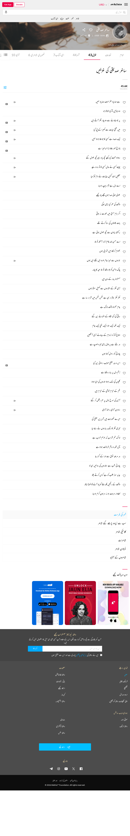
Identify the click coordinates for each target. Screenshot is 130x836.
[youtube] (66, 768)
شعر (76, 55)
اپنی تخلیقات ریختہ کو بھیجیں (118, 701)
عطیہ (125, 674)
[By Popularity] (5, 87)
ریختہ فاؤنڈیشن (60, 674)
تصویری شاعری (36, 55)
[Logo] (116, 4)
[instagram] (58, 768)
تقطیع (125, 688)
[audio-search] (6, 12)
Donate (19, 4)
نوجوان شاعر (120, 549)
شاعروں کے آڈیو (118, 557)
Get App (7, 4)
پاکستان (81, 36)
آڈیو (15, 55)
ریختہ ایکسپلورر (60, 701)
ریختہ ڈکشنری (60, 726)
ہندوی (62, 719)
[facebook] (81, 768)
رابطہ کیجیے (61, 688)
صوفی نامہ (124, 719)
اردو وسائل (123, 694)
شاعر (77, 18)
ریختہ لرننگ (123, 726)
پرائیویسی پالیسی (81, 654)
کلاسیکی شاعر (121, 532)
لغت (67, 18)
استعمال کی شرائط (64, 781)
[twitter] (73, 768)
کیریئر (63, 694)
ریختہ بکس (61, 733)
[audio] (14, 102)
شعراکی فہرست (120, 514)
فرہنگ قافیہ (123, 681)
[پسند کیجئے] (91, 30)
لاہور (85, 36)
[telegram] (51, 768)
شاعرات (122, 540)
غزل (92, 55)
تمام (122, 55)
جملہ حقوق (55, 781)
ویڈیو (61, 18)
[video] (7, 104)
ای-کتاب (58, 55)
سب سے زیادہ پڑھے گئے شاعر (112, 523)
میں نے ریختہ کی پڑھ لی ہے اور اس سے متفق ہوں (75, 654)
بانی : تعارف (60, 681)
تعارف (108, 55)
